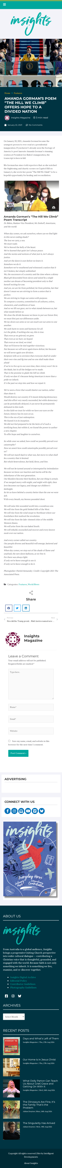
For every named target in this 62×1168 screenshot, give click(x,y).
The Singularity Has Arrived (39, 1123)
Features (18, 93)
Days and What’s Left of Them (41, 1038)
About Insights (31, 1163)
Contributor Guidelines (22, 984)
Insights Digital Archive (23, 977)
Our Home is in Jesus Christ (39, 1059)
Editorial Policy (18, 980)
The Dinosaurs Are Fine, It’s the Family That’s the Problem (39, 1104)
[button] (8, 608)
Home (7, 93)
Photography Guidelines (23, 987)
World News (33, 584)
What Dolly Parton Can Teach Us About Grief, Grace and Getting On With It (40, 1083)
